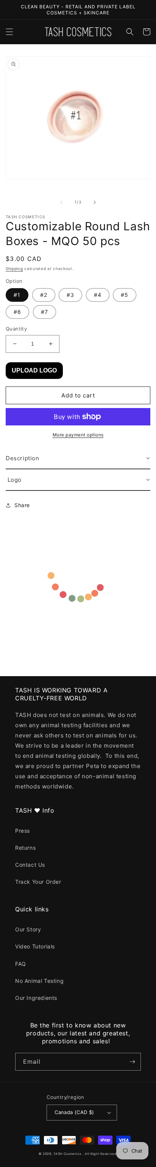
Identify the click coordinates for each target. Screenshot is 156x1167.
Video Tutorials (35, 946)
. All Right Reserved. (100, 1154)
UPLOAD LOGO (34, 370)
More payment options (78, 435)
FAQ (20, 964)
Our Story (28, 929)
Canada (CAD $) (74, 1112)
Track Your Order (38, 881)
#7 (44, 312)
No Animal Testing (39, 981)
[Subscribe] (132, 1062)
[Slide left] (61, 202)
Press (22, 830)
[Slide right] (94, 202)
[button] (9, 31)
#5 (124, 295)
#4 (97, 295)
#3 (70, 295)
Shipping (14, 268)
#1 (17, 295)
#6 (17, 312)
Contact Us (30, 864)
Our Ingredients (36, 998)
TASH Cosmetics (67, 1154)
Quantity (16, 329)
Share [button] (22, 505)
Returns (25, 847)
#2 (43, 295)
